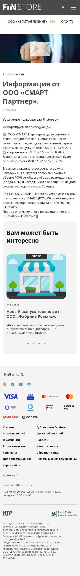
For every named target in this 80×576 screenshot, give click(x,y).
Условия (9, 427)
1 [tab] (28, 343)
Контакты (10, 452)
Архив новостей (14, 433)
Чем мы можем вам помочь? (56, 459)
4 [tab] (45, 343)
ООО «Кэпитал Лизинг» (35, 22)
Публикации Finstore (51, 427)
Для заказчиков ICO (17, 459)
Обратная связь (47, 452)
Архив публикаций (49, 433)
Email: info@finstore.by (17, 485)
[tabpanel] (36, 293)
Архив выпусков (14, 446)
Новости (42, 440)
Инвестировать (47, 446)
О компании (11, 440)
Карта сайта (11, 465)
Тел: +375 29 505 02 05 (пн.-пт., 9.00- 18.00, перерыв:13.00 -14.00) (32, 493)
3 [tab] (39, 343)
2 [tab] (33, 343)
